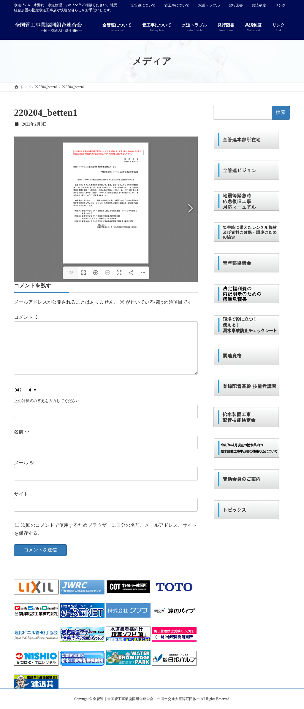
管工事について (176, 5)
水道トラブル (209, 5)
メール (24, 462)
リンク (280, 5)
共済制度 (259, 5)
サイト (21, 494)
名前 (21, 431)
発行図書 (236, 5)
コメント (26, 317)
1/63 (70, 273)
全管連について (143, 5)
